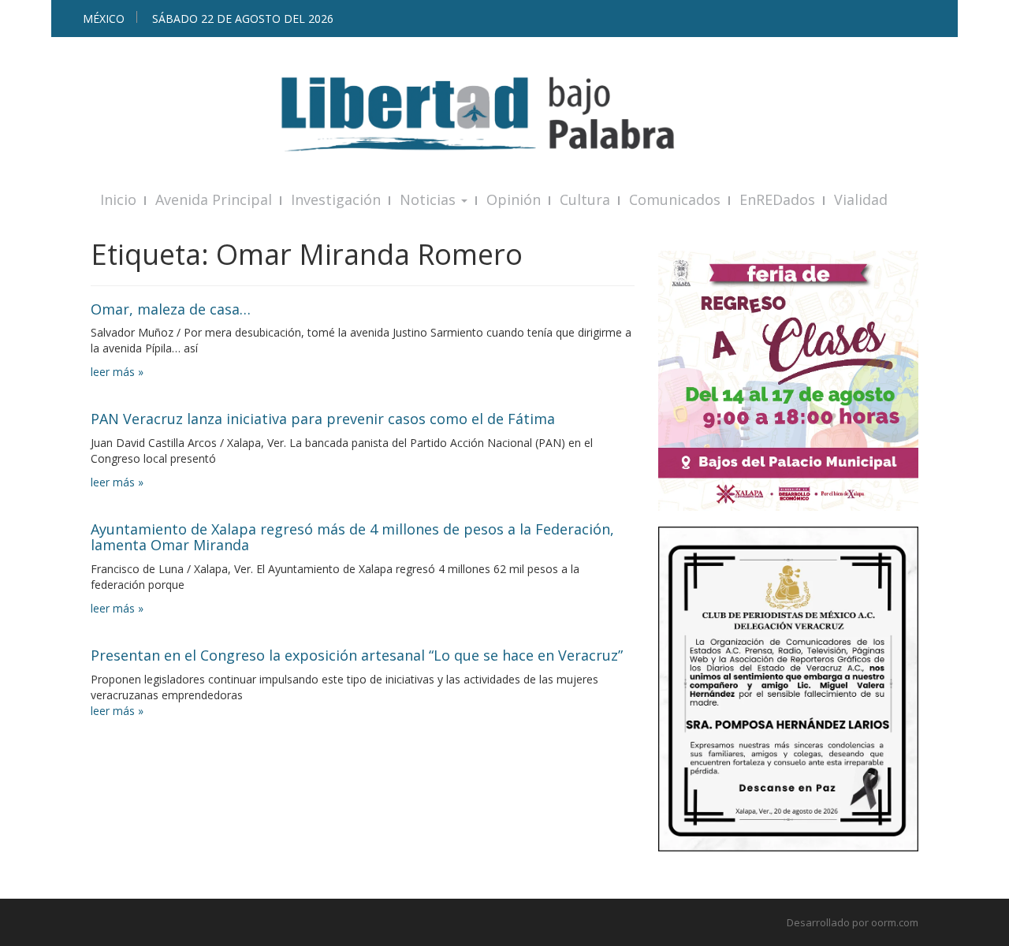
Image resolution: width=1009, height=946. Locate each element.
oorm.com (894, 922)
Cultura (585, 199)
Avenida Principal (213, 199)
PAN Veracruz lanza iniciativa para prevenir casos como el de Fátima (323, 418)
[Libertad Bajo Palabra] (504, 114)
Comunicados (674, 199)
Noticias (430, 199)
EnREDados (777, 199)
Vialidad (861, 199)
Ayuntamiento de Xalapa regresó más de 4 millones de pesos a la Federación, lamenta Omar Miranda (352, 537)
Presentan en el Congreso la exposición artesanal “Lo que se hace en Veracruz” (357, 655)
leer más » (117, 371)
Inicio (118, 199)
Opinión (513, 199)
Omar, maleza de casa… (171, 309)
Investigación (336, 199)
